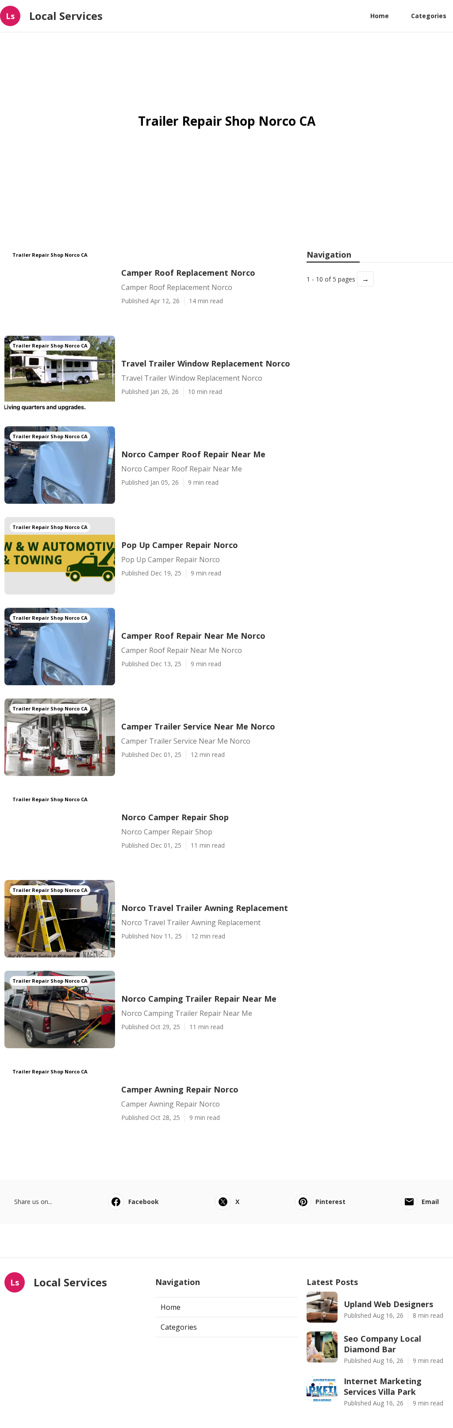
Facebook (143, 1201)
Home (379, 16)
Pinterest (330, 1201)
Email (430, 1201)
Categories (428, 16)
